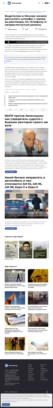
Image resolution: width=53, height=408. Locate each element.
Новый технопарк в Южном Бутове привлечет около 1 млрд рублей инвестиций (15, 286)
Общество (9, 129)
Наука (42, 366)
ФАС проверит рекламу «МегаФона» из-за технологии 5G (37, 354)
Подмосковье (44, 370)
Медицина (31, 379)
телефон (28, 89)
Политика (43, 368)
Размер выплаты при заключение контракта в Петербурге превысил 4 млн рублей (14, 331)
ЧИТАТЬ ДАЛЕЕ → (11, 171)
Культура (30, 370)
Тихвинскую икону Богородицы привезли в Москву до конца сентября (38, 286)
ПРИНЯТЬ (6, 404)
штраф (34, 89)
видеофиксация (10, 89)
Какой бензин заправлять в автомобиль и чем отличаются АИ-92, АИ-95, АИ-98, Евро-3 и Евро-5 (25, 182)
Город (30, 366)
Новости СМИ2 (9, 259)
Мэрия (42, 374)
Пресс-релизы (44, 379)
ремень (23, 89)
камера (17, 89)
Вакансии (30, 377)
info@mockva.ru (12, 372)
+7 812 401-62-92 (14, 370)
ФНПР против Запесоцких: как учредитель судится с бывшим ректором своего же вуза (26, 120)
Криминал (43, 364)
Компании (43, 372)
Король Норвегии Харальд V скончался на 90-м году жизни (14, 353)
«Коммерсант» (23, 51)
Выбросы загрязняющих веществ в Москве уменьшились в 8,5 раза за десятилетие (15, 308)
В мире (30, 364)
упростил (28, 79)
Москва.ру (16, 3)
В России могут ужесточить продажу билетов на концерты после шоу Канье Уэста (37, 330)
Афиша (30, 376)
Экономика (31, 374)
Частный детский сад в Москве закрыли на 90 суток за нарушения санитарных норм (37, 308)
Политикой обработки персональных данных (14, 400)
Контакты (43, 377)
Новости (9, 191)
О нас (42, 376)
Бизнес (30, 372)
